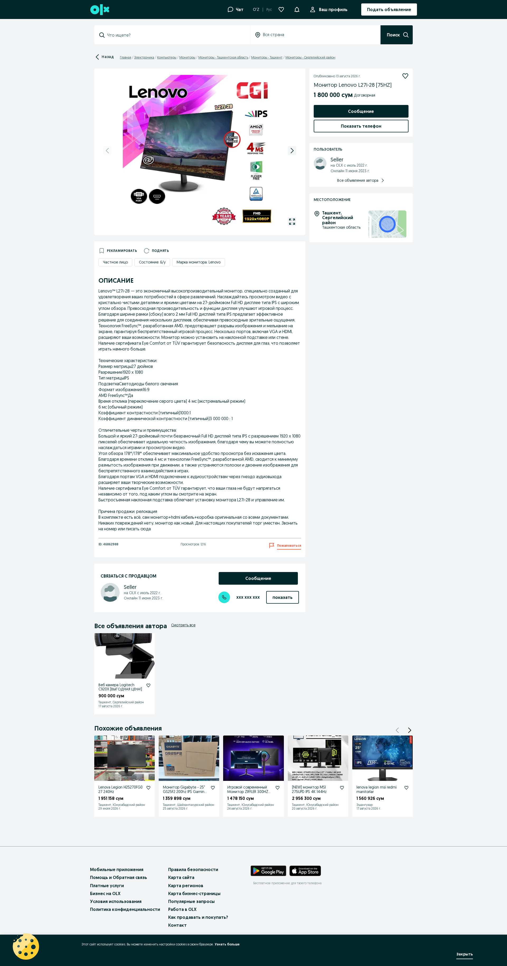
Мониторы (187, 57)
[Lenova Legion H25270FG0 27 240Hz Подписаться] (148, 788)
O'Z (256, 9)
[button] (297, 9)
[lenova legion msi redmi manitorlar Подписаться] (406, 788)
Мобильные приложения (116, 869)
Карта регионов (185, 885)
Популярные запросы (191, 901)
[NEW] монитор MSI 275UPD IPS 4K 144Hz (309, 789)
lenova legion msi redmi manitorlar (376, 789)
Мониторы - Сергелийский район (310, 57)
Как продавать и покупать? (198, 917)
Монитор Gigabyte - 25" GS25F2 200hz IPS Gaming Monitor (185, 792)
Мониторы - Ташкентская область (223, 57)
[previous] (107, 150)
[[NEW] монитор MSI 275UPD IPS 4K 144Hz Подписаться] (342, 788)
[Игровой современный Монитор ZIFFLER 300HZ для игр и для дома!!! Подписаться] (277, 788)
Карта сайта (181, 877)
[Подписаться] (405, 76)
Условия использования (116, 901)
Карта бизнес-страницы (194, 893)
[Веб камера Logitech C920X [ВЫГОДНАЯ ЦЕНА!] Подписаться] (148, 685)
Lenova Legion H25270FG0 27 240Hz (120, 789)
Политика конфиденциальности (125, 909)
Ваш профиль (333, 9)
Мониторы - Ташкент (267, 57)
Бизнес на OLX (105, 893)
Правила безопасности (193, 869)
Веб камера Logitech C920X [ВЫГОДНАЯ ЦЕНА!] (120, 687)
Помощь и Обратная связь (118, 877)
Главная (125, 57)
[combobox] (175, 35)
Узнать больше (227, 944)
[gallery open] (292, 221)
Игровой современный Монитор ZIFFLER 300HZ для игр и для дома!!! (247, 792)
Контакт (177, 925)
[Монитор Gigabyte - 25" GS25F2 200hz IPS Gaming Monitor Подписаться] (213, 788)
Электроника (144, 57)
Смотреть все (183, 625)
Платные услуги (107, 885)
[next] (292, 150)
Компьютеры (166, 57)
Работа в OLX (182, 909)
